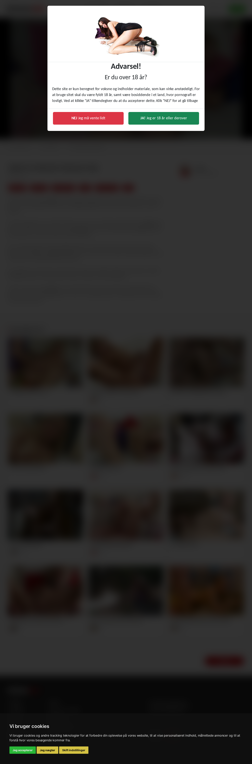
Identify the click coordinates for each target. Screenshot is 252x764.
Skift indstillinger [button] (73, 750)
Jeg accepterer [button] (23, 750)
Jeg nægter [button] (47, 750)
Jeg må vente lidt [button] (88, 118)
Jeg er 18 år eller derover (163, 118)
